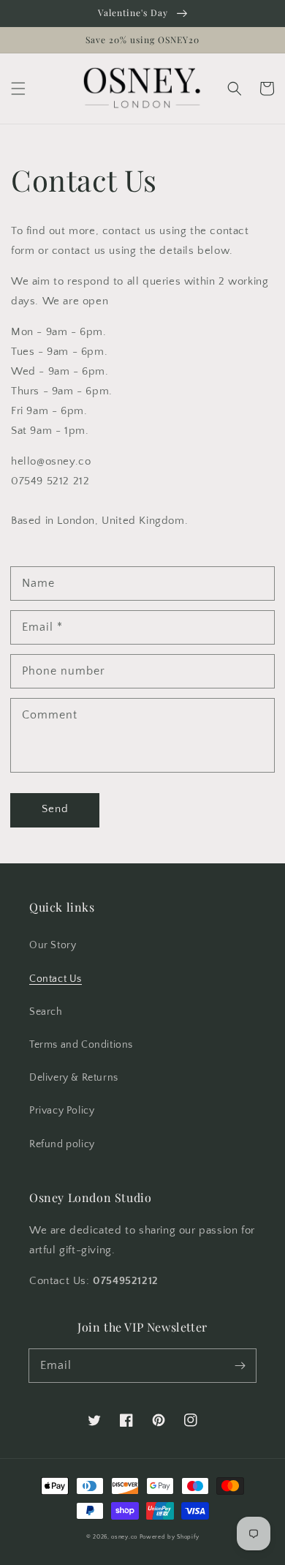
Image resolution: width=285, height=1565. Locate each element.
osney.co (124, 1537)
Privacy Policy (61, 1110)
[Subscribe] (240, 1365)
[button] (18, 88)
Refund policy (62, 1144)
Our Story (52, 945)
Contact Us (55, 979)
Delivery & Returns (73, 1078)
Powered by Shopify (170, 1537)
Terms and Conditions (81, 1045)
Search (46, 1012)
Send (55, 809)
